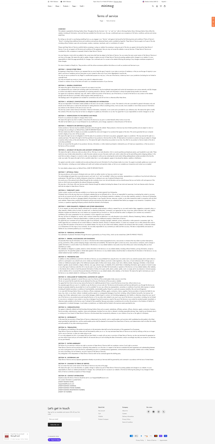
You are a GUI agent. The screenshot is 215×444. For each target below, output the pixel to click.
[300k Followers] (154, 412)
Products (65, 6)
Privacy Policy (126, 419)
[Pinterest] (148, 412)
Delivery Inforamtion (128, 416)
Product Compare (103, 419)
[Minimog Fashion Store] (107, 6)
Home (49, 6)
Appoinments (163, 440)
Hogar (101, 21)
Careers (124, 414)
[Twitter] (164, 412)
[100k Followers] (159, 412)
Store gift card (15, 438)
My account (101, 411)
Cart (99, 414)
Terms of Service (151, 440)
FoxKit (81, 6)
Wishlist (100, 416)
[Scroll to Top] (212, 435)
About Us (125, 411)
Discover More (118, 2)
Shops (57, 6)
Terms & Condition (127, 422)
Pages (74, 6)
